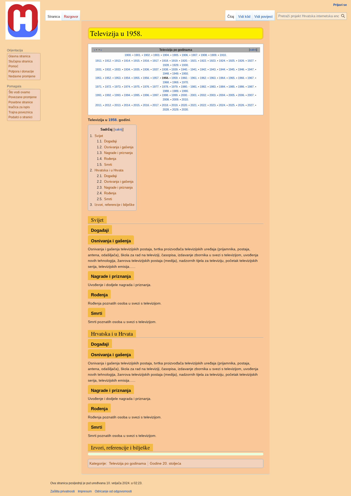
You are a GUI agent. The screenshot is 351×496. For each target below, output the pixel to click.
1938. (165, 69)
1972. (108, 86)
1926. (241, 60)
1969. (175, 82)
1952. (108, 77)
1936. (146, 69)
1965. (231, 77)
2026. (241, 105)
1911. (98, 60)
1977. (155, 86)
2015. (136, 105)
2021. (193, 105)
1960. (184, 77)
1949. (175, 73)
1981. (193, 86)
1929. (175, 65)
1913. (117, 60)
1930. (185, 65)
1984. (222, 86)
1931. (98, 69)
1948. (166, 73)
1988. (166, 91)
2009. (175, 99)
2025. (231, 105)
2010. (185, 99)
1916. (146, 60)
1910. (223, 55)
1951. (98, 77)
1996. (146, 95)
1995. (136, 95)
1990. (185, 91)
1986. (241, 86)
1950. (185, 73)
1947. (250, 69)
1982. (203, 86)
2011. (98, 105)
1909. (213, 55)
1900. (128, 55)
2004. (222, 95)
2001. (193, 95)
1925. (231, 60)
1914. (127, 60)
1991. (98, 95)
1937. (155, 69)
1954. (127, 77)
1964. (222, 77)
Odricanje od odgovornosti (113, 491)
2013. (117, 105)
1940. (184, 69)
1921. (193, 60)
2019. (174, 105)
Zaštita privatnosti (62, 491)
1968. (166, 82)
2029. (175, 109)
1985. (231, 86)
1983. (212, 86)
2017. (155, 105)
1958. (113, 120)
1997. (155, 95)
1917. (155, 60)
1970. (185, 82)
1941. (193, 69)
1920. (184, 60)
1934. (127, 69)
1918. (165, 60)
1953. (117, 77)
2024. (222, 105)
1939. (174, 69)
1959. (174, 77)
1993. (117, 95)
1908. (204, 55)
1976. (146, 86)
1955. (136, 77)
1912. (108, 60)
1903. (156, 55)
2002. (203, 95)
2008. (166, 99)
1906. (185, 55)
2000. (184, 95)
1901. (137, 55)
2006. (241, 95)
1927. (250, 60)
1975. (136, 86)
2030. (185, 109)
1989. (175, 91)
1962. (203, 77)
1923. (212, 60)
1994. (127, 95)
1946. (241, 69)
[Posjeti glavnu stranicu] (22, 20)
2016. (146, 105)
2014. (127, 105)
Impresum (85, 491)
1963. (212, 77)
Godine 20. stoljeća (165, 463)
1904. (166, 55)
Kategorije (97, 463)
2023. (212, 105)
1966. (241, 77)
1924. (222, 60)
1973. (117, 86)
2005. (231, 95)
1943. (212, 69)
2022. (203, 105)
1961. (193, 77)
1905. (175, 55)
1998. (165, 95)
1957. (155, 77)
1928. (166, 65)
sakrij (253, 49)
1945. (231, 69)
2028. (166, 109)
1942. (203, 69)
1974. (127, 86)
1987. (250, 86)
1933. (117, 69)
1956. (146, 77)
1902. (147, 55)
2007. (250, 95)
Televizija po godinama (127, 463)
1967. (250, 77)
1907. (194, 55)
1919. (174, 60)
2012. (108, 105)
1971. (98, 86)
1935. (136, 69)
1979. (174, 86)
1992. (108, 95)
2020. (184, 105)
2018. (165, 105)
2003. (212, 95)
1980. (184, 86)
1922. (203, 60)
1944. (222, 69)
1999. (174, 95)
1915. (136, 60)
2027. (250, 105)
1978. (165, 86)
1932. (108, 69)
